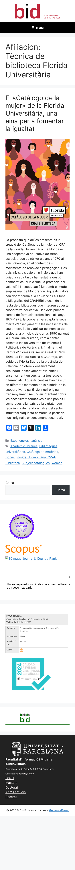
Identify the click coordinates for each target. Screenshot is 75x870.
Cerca (9, 483)
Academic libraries (24, 446)
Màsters (11, 783)
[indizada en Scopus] (23, 554)
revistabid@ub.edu (25, 773)
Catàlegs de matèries (42, 452)
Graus (9, 778)
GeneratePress (59, 810)
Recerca (11, 797)
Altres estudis (15, 792)
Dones (10, 457)
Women (57, 463)
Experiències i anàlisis (26, 440)
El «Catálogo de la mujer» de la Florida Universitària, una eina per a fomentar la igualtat (34, 113)
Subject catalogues (36, 463)
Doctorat (11, 787)
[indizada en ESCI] (21, 542)
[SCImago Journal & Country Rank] (31, 558)
